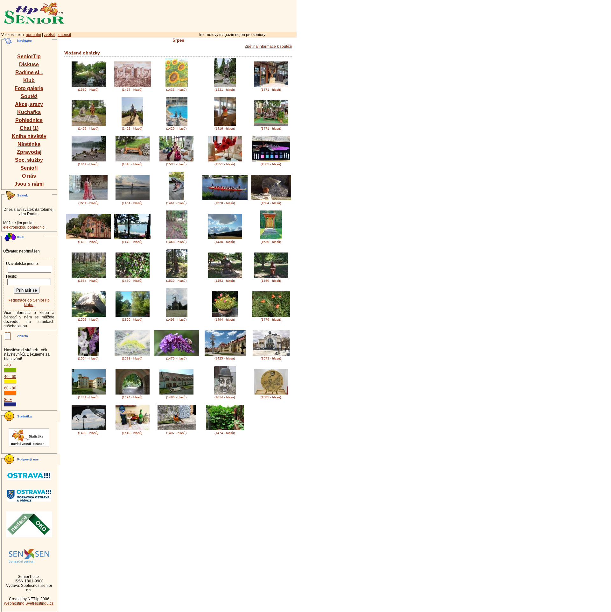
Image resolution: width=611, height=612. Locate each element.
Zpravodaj (29, 152)
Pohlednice (29, 120)
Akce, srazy (29, 104)
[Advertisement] (208, 15)
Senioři (29, 168)
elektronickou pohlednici (24, 227)
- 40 (7, 365)
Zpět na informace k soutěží (268, 46)
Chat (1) (29, 128)
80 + (8, 399)
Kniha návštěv (29, 136)
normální (33, 34)
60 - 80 (10, 388)
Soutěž (29, 96)
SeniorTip (29, 56)
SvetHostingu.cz (39, 603)
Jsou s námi (29, 184)
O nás (29, 176)
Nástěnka (29, 144)
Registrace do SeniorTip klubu (29, 302)
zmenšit (64, 34)
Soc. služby (29, 160)
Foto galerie (29, 88)
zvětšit (49, 34)
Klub (29, 80)
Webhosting (14, 603)
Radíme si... (29, 72)
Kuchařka (29, 112)
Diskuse (29, 64)
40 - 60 (10, 376)
